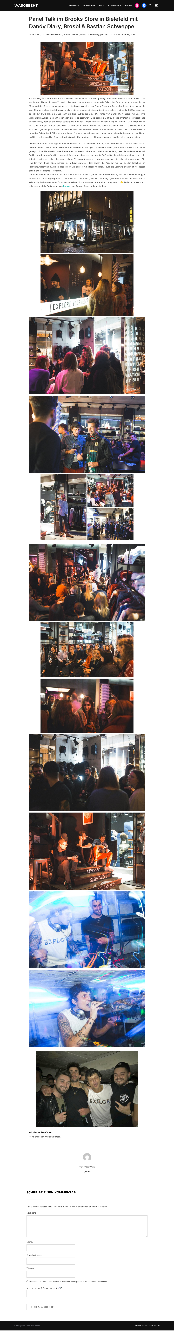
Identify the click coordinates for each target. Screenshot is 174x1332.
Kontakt (129, 5)
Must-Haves (89, 5)
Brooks (66, 186)
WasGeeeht (26, 5)
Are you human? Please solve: (41, 1288)
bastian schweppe (53, 34)
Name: (29, 1242)
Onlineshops (114, 5)
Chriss (36, 34)
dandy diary (93, 34)
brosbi (83, 34)
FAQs (101, 5)
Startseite (74, 5)
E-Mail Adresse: (34, 1255)
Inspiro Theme (141, 1325)
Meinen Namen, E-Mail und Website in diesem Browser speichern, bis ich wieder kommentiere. (68, 1281)
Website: (30, 1268)
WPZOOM (155, 1325)
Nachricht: (31, 1213)
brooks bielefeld (71, 34)
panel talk (105, 34)
